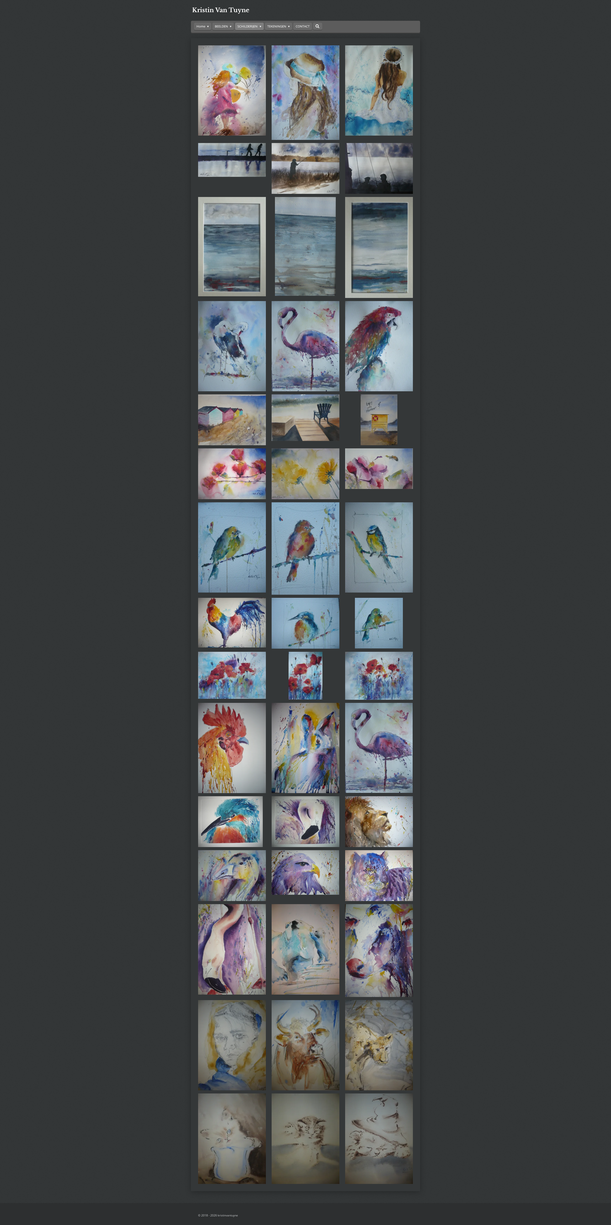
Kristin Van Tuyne (220, 10)
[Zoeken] (317, 26)
